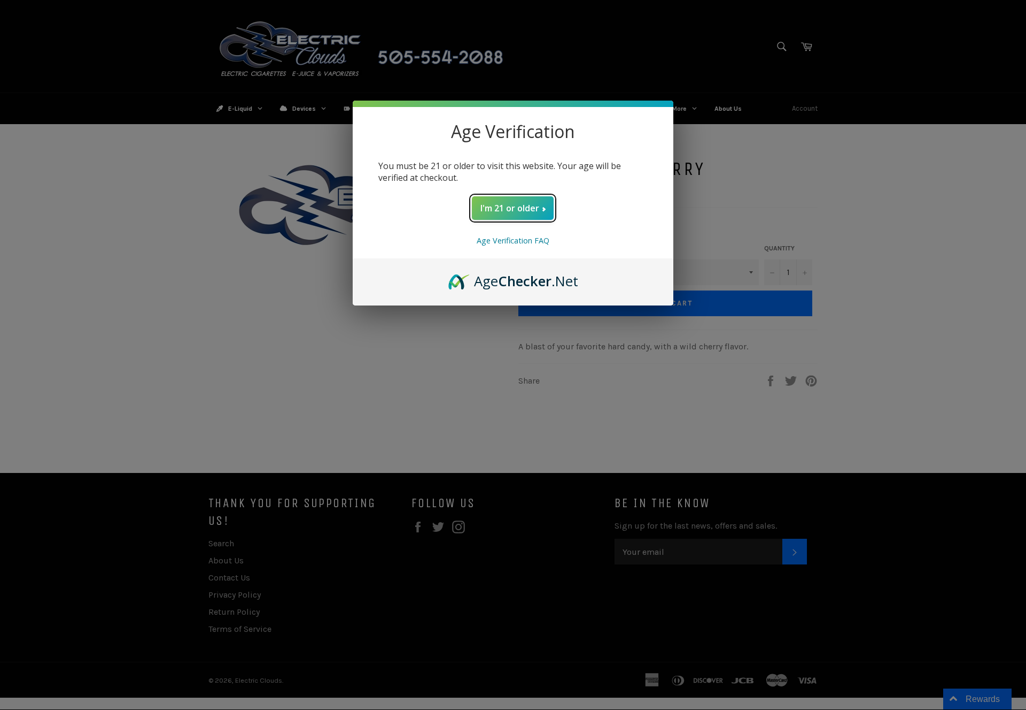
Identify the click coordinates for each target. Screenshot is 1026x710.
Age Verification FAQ (513, 240)
